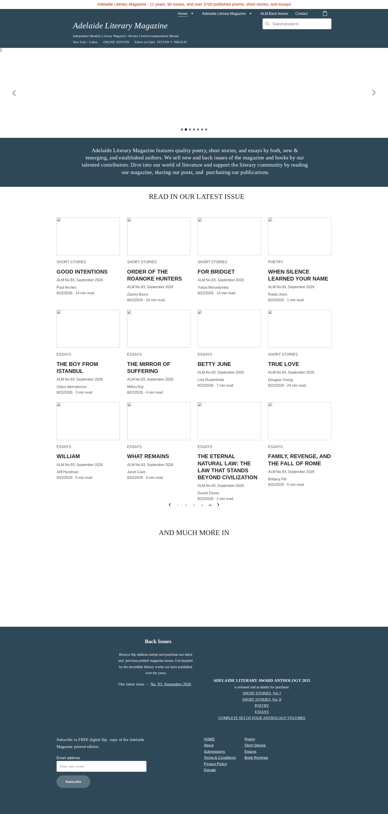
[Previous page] (170, 505)
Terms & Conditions (220, 758)
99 (210, 505)
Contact (301, 14)
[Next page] (218, 505)
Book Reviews (256, 758)
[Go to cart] (325, 13)
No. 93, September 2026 (170, 684)
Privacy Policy (215, 764)
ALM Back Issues (274, 14)
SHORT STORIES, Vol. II (262, 699)
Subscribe (73, 781)
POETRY (262, 705)
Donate (210, 770)
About (209, 745)
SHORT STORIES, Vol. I (262, 693)
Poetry (250, 739)
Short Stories (255, 745)
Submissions (214, 752)
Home (182, 14)
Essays (250, 752)
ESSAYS (262, 712)
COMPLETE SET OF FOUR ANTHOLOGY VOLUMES (261, 718)
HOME (209, 739)
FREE (84, 739)
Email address (68, 758)
